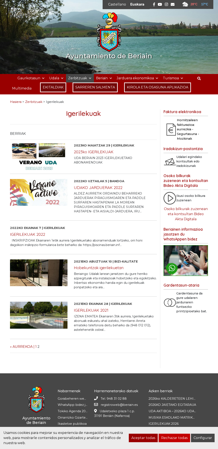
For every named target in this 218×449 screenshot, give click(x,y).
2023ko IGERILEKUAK (93, 151)
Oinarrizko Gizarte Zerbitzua (79, 417)
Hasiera (16, 102)
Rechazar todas (174, 438)
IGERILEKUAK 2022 (27, 234)
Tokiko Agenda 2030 (74, 411)
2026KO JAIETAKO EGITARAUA (172, 405)
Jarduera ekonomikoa (135, 78)
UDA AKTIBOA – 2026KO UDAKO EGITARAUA (183, 411)
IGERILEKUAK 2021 (91, 310)
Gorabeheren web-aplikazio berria (84, 399)
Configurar (203, 438)
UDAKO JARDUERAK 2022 (98, 187)
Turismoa (171, 78)
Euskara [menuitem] (137, 4)
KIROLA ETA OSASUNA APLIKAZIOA (157, 87)
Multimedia (22, 88)
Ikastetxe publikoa (72, 424)
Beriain (102, 78)
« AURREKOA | (22, 347)
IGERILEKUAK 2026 (164, 424)
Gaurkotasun (28, 78)
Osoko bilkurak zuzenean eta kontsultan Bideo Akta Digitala (186, 214)
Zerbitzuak (77, 78)
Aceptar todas (143, 438)
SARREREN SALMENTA (95, 87)
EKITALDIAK (53, 87)
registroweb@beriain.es (119, 405)
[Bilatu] (200, 79)
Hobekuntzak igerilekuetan (98, 267)
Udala (54, 78)
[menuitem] (117, 4)
